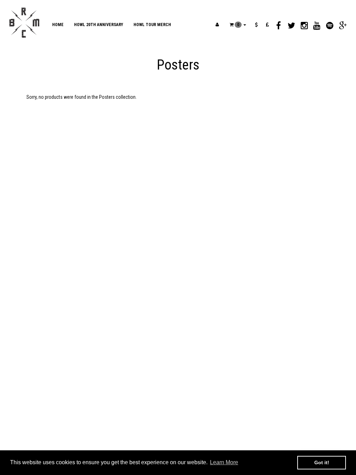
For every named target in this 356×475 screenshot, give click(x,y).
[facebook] (278, 25)
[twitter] (291, 25)
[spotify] (329, 25)
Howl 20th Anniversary (98, 24)
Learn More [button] (224, 462)
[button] (237, 24)
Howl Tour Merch (152, 24)
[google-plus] (342, 25)
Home (58, 24)
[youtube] (316, 25)
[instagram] (304, 25)
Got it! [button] (321, 462)
